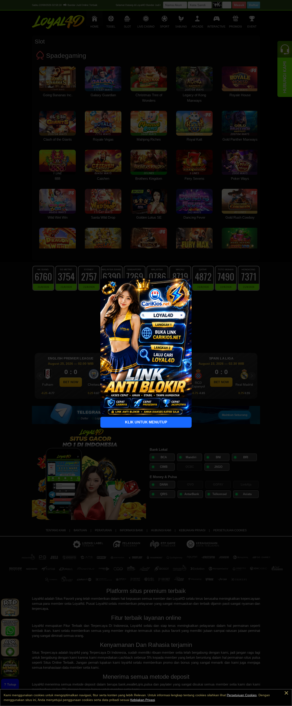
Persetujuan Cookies (242, 695)
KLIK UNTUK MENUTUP (146, 422)
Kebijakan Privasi (142, 700)
